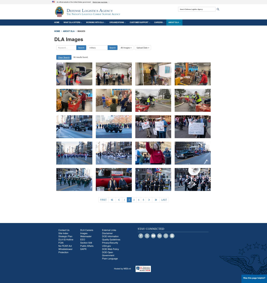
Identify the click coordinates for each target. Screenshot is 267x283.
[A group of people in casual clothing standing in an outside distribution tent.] (114, 73)
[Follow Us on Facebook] (140, 236)
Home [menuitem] (56, 22)
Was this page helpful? (254, 277)
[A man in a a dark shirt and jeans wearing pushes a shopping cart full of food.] (153, 73)
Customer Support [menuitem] (139, 22)
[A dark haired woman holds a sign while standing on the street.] (153, 153)
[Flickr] (172, 236)
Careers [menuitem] (158, 22)
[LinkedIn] (159, 236)
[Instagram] (165, 236)
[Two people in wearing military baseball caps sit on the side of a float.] (114, 179)
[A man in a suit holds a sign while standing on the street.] (193, 126)
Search (81, 47)
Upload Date (142, 47)
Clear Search (64, 57)
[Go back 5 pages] (112, 199)
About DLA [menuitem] (173, 22)
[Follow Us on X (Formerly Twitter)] (147, 236)
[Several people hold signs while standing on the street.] (153, 126)
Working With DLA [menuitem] (95, 22)
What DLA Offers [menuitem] (72, 22)
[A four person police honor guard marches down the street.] (153, 179)
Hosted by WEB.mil (122, 268)
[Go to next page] (149, 199)
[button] (101, 2)
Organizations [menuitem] (116, 22)
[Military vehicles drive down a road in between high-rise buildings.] (74, 126)
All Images (125, 47)
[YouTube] (153, 236)
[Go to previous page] (119, 199)
